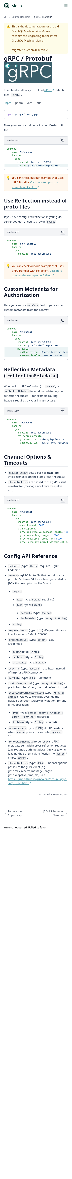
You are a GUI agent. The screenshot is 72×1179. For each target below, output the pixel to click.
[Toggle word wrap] (57, 114)
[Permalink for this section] (32, 206)
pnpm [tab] (19, 103)
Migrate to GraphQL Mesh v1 (30, 50)
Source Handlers (21, 16)
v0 (5, 16)
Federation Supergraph (15, 813)
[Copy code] (62, 114)
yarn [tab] (29, 103)
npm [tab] (8, 103)
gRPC (47, 90)
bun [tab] (39, 103)
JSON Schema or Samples (53, 813)
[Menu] (66, 5)
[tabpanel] (36, 114)
